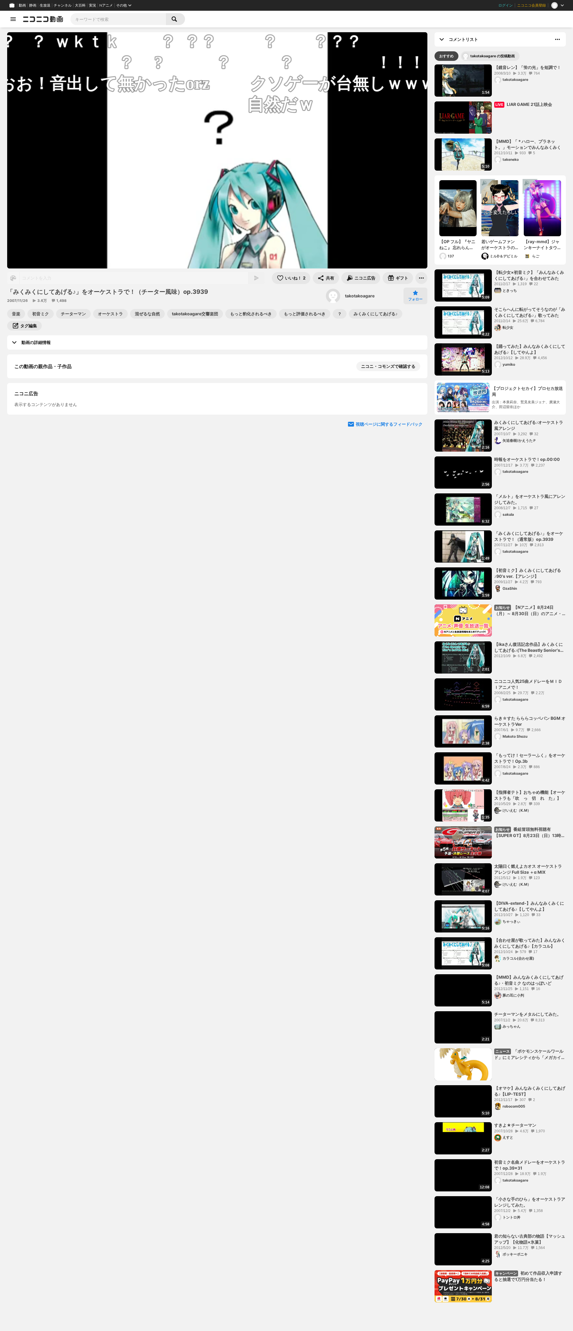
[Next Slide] (415, 524)
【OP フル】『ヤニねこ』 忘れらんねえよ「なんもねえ (457, 244)
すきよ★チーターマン (515, 1125)
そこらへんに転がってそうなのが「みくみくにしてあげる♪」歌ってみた (529, 312)
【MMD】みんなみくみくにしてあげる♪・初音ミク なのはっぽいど (528, 980)
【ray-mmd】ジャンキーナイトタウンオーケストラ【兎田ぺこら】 (542, 244)
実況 (92, 5)
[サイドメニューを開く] (13, 19)
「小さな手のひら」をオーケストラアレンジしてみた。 (529, 1202)
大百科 (80, 5)
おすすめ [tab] (446, 56)
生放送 (45, 5)
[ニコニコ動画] (43, 19)
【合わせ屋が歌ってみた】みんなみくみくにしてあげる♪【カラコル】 (529, 943)
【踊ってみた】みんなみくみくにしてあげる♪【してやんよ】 (529, 349)
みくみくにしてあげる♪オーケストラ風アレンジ (528, 425)
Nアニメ (106, 5)
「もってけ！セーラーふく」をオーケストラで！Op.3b (529, 758)
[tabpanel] (500, 683)
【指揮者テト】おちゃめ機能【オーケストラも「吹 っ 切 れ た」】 (529, 795)
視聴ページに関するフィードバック (389, 580)
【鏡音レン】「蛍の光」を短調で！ (527, 67)
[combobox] (118, 19)
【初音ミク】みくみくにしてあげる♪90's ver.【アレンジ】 (527, 573)
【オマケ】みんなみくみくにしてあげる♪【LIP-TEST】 (529, 1091)
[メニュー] (421, 278)
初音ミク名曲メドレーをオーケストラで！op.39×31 (529, 1165)
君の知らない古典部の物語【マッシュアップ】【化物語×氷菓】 (529, 1238)
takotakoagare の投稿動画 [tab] (492, 56)
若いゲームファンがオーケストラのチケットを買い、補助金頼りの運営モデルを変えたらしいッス (498, 244)
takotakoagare (360, 295)
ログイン (505, 5)
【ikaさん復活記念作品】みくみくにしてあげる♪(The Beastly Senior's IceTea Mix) (528, 647)
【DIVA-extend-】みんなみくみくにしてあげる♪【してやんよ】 (529, 906)
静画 (32, 5)
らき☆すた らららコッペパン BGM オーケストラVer (530, 721)
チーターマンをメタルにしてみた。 (527, 1014)
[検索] (175, 19)
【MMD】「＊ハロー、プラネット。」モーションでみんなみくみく (527, 144)
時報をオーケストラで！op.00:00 (527, 459)
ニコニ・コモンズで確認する (388, 366)
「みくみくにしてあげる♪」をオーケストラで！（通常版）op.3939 (528, 536)
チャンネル (63, 5)
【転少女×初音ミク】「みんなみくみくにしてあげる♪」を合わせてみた (529, 275)
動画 (22, 5)
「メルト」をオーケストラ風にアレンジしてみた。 (529, 499)
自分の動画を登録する (48, 468)
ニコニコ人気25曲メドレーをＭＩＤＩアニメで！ (528, 684)
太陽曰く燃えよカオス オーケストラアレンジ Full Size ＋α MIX (528, 869)
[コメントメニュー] (557, 39)
